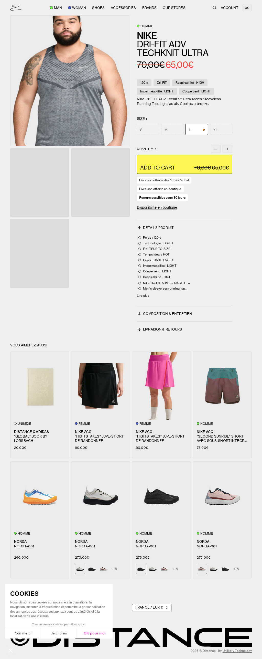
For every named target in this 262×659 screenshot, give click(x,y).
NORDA (20, 541)
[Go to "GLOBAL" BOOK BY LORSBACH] (39, 386)
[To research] (214, 7)
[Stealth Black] (92, 569)
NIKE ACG (83, 431)
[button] (70, 81)
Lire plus (143, 295)
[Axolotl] (104, 569)
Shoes (98, 8)
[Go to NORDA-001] (39, 496)
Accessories (123, 8)
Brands (149, 8)
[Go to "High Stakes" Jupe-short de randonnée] (100, 386)
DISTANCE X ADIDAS (31, 431)
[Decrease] (216, 149)
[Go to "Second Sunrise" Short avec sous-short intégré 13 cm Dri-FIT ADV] (222, 386)
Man (58, 8)
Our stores (174, 8)
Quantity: (146, 149)
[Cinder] (153, 569)
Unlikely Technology (237, 651)
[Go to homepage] (16, 7)
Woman (79, 8)
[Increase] (227, 149)
